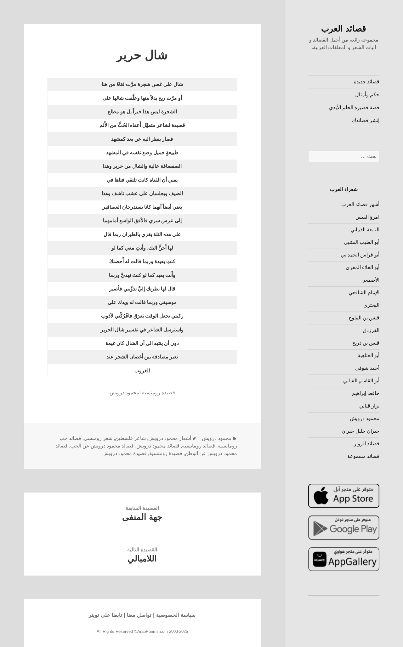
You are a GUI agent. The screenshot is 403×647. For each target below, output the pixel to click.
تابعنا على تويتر (105, 615)
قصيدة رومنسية (165, 453)
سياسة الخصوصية (176, 615)
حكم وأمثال (367, 94)
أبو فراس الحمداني (360, 254)
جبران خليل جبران (360, 431)
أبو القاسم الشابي (361, 380)
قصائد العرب (343, 28)
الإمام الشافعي (364, 292)
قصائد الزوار (366, 443)
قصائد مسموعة (363, 456)
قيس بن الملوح (364, 317)
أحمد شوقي (367, 368)
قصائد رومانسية (198, 445)
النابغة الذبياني (364, 229)
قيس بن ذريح (365, 343)
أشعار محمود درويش (169, 438)
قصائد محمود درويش (157, 445)
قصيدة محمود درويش (124, 453)
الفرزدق (371, 330)
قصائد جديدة (366, 81)
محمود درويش (364, 418)
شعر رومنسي (98, 438)
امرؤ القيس (367, 217)
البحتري (371, 305)
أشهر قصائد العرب (360, 204)
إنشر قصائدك (365, 120)
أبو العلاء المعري (362, 267)
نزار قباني (369, 405)
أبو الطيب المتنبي (361, 242)
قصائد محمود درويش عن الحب (102, 445)
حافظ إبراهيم (365, 393)
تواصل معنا (139, 615)
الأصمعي (370, 280)
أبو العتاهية (368, 355)
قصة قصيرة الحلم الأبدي (354, 107)
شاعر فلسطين (130, 438)
